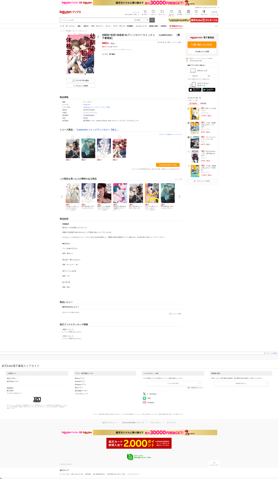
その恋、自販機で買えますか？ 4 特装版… (208, 168)
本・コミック (70, 26)
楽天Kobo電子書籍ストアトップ (133, 422)
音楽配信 (163, 26)
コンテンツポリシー (14, 393)
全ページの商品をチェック (169, 134)
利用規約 (10, 388)
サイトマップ (171, 422)
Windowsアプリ (80, 384)
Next (179, 196)
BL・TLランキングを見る (202, 181)
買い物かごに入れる (203, 44)
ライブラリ (188, 14)
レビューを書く (177, 42)
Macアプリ (79, 387)
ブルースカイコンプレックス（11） (208, 138)
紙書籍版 (203, 103)
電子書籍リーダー (81, 391)
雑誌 (79, 26)
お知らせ (153, 14)
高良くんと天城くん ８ (208, 109)
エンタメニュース (141, 26)
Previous (62, 196)
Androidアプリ (80, 381)
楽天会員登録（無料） (131, 14)
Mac (209, 76)
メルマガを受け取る (173, 383)
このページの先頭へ (271, 353)
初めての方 (204, 14)
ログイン (135, 12)
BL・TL (75, 31)
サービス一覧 (214, 15)
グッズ (115, 26)
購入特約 (10, 391)
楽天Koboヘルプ (13, 381)
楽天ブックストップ (109, 422)
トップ (62, 26)
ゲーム (108, 26)
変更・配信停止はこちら (195, 387)
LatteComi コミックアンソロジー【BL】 (97, 107)
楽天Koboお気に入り (171, 15)
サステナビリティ (133, 474)
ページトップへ (214, 465)
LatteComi (86, 104)
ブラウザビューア (81, 394)
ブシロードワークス (90, 112)
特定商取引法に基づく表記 (116, 474)
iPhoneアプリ (80, 378)
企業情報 (88, 474)
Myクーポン (162, 14)
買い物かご (145, 14)
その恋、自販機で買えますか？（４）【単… (208, 125)
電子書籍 (68, 31)
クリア (180, 134)
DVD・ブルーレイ (97, 26)
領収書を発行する (241, 383)
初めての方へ (12, 378)
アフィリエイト (155, 422)
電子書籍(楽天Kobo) (175, 26)
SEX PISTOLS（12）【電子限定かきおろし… (208, 153)
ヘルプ (196, 14)
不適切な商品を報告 (195, 61)
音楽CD (86, 26)
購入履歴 (179, 14)
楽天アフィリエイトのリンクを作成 (200, 58)
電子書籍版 (193, 103)
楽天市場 (214, 12)
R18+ (216, 26)
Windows (195, 76)
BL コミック (83, 31)
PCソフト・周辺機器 (126, 26)
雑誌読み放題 (153, 26)
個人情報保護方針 (99, 474)
